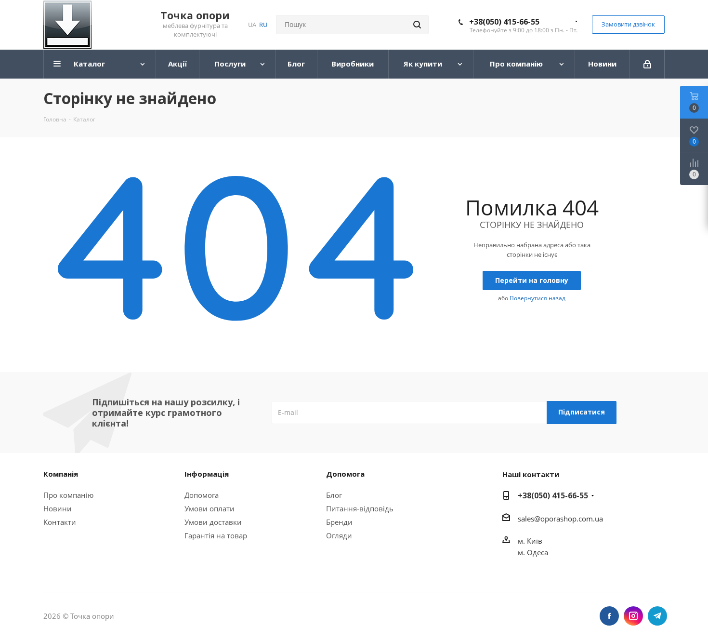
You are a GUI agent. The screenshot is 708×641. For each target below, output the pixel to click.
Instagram (633, 616)
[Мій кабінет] (647, 64)
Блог (334, 495)
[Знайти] (417, 24)
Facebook (609, 616)
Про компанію (68, 495)
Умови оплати (209, 508)
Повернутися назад (537, 298)
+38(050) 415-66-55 (504, 21)
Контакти (59, 522)
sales (526, 518)
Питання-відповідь (359, 508)
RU (263, 24)
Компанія (60, 474)
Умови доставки (213, 522)
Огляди (339, 535)
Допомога (201, 495)
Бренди (339, 522)
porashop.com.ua (574, 518)
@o (539, 518)
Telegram (657, 616)
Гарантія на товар (215, 535)
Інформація (206, 474)
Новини (57, 508)
